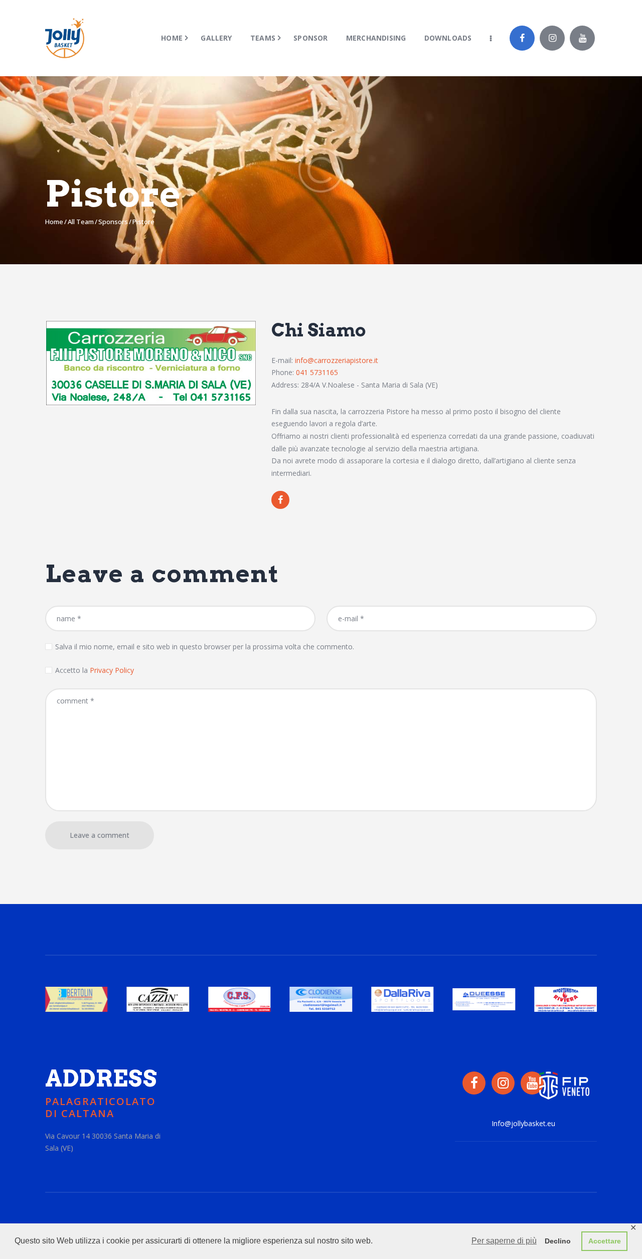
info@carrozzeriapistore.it (336, 360)
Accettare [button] (604, 1241)
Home (54, 221)
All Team (81, 221)
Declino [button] (558, 1241)
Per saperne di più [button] (504, 1240)
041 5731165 (317, 372)
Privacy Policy (112, 670)
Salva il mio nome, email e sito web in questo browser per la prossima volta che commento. (204, 646)
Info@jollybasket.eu (523, 1123)
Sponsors (113, 221)
